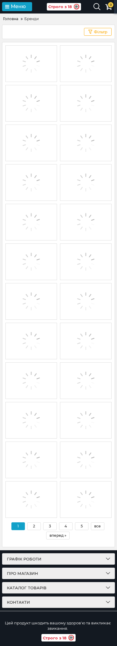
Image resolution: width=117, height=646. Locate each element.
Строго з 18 (60, 6)
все (97, 526)
